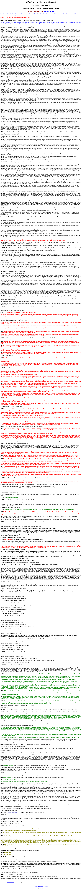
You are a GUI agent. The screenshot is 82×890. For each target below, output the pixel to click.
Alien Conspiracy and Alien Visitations (62, 13)
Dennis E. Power (48, 11)
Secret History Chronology (36, 13)
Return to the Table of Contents (41, 886)
